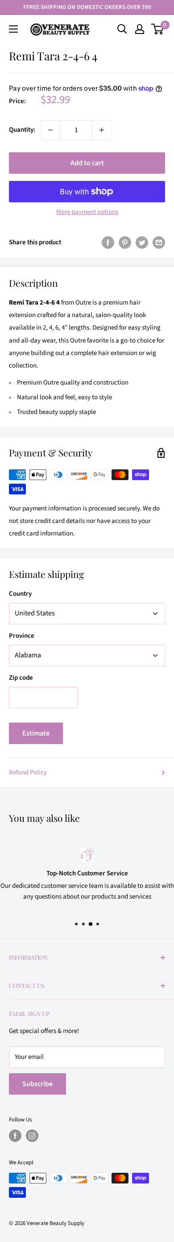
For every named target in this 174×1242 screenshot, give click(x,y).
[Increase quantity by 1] (101, 130)
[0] (157, 29)
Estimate (36, 733)
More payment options (87, 212)
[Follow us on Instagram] (32, 1135)
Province (21, 635)
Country (20, 593)
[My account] (139, 29)
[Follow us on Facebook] (15, 1135)
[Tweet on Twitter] (142, 242)
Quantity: (22, 129)
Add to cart (87, 163)
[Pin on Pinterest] (125, 242)
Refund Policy (28, 772)
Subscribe (37, 1084)
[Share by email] (159, 242)
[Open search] (122, 29)
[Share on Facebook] (108, 242)
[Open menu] (13, 29)
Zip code (21, 677)
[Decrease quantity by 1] (50, 130)
